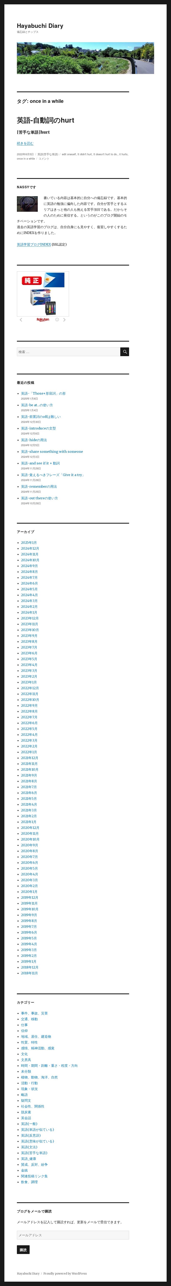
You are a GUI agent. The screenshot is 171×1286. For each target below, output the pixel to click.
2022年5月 (29, 729)
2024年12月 (30, 548)
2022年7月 (29, 717)
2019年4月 (29, 944)
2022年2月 (29, 746)
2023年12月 (30, 618)
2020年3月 (29, 880)
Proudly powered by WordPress (65, 1273)
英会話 (26, 1118)
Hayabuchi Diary (40, 25)
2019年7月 (29, 926)
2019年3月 (29, 950)
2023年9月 (29, 636)
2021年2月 (29, 816)
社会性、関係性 (32, 1106)
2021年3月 (29, 810)
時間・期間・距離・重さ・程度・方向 (49, 1065)
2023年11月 (29, 624)
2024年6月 (29, 583)
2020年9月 (29, 845)
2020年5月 (29, 868)
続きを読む (25, 143)
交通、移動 (29, 1019)
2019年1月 (28, 961)
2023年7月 (29, 647)
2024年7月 (29, 577)
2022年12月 (30, 688)
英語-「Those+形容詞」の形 (43, 393)
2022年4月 (29, 734)
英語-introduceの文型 (38, 428)
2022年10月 (30, 700)
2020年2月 (29, 886)
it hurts (123, 154)
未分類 (26, 1071)
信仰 (24, 1031)
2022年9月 (29, 705)
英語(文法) (29, 1147)
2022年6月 (29, 723)
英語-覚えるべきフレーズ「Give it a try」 (53, 475)
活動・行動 (29, 1083)
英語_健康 (28, 1159)
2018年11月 (29, 973)
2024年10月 (30, 560)
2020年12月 (30, 828)
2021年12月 (29, 758)
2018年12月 (30, 967)
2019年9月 (29, 915)
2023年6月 (29, 653)
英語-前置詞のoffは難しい (41, 417)
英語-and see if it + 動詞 (40, 463)
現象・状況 (29, 1089)
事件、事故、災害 (34, 1013)
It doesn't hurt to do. (105, 154)
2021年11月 (29, 764)
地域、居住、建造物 (36, 1036)
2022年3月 (29, 740)
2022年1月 (29, 752)
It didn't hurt (85, 154)
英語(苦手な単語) (48, 154)
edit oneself (69, 154)
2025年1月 (29, 542)
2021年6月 (29, 793)
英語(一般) (29, 1124)
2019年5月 (29, 938)
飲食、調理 (29, 1182)
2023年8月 (29, 641)
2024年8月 (29, 572)
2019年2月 (29, 956)
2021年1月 (28, 822)
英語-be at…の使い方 (37, 405)
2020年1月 (29, 892)
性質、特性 (29, 1042)
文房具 (26, 1060)
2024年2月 (29, 606)
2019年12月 (29, 897)
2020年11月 (30, 833)
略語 (24, 1095)
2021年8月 (29, 781)
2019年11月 (29, 903)
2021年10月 (30, 769)
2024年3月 (29, 601)
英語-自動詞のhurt (45, 120)
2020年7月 (29, 857)
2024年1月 (29, 612)
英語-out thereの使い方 (39, 498)
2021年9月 (29, 775)
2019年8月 (29, 921)
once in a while (26, 158)
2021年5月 (29, 798)
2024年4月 (29, 595)
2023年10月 (30, 630)
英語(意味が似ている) (37, 1141)
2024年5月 (29, 589)
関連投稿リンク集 (34, 1176)
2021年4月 (29, 804)
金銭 (24, 1170)
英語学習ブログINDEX (34, 244)
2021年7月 (29, 787)
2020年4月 (29, 874)
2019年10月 (30, 909)
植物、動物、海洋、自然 (39, 1077)
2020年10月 (30, 839)
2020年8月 (29, 851)
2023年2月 (29, 676)
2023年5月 (29, 659)
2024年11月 (30, 554)
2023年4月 (29, 665)
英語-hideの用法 (34, 440)
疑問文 (26, 1100)
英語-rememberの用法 (39, 486)
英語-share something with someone (52, 451)
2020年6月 (29, 862)
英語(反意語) (31, 1135)
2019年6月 (29, 932)
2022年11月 (29, 694)
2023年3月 (29, 670)
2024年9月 (29, 566)
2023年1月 (29, 682)
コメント (44, 158)
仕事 (24, 1025)
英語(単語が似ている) (37, 1129)
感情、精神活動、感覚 (37, 1048)
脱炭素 (26, 1112)
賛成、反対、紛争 (34, 1164)
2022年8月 (29, 711)
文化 (24, 1054)
